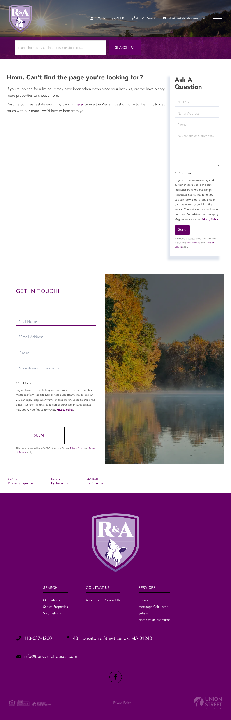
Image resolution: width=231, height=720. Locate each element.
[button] (125, 47)
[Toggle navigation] (217, 18)
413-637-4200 (146, 18)
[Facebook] (115, 677)
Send (182, 230)
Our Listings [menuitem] (51, 600)
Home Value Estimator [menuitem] (154, 620)
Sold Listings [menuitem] (52, 613)
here (79, 104)
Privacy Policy (210, 219)
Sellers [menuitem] (143, 613)
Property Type (18, 483)
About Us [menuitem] (92, 600)
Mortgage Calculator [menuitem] (153, 607)
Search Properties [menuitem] (55, 607)
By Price (92, 483)
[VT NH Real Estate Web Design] (208, 703)
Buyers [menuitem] (143, 600)
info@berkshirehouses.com (186, 18)
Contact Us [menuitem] (112, 600)
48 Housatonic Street (112, 638)
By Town (57, 483)
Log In (100, 18)
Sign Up (118, 18)
